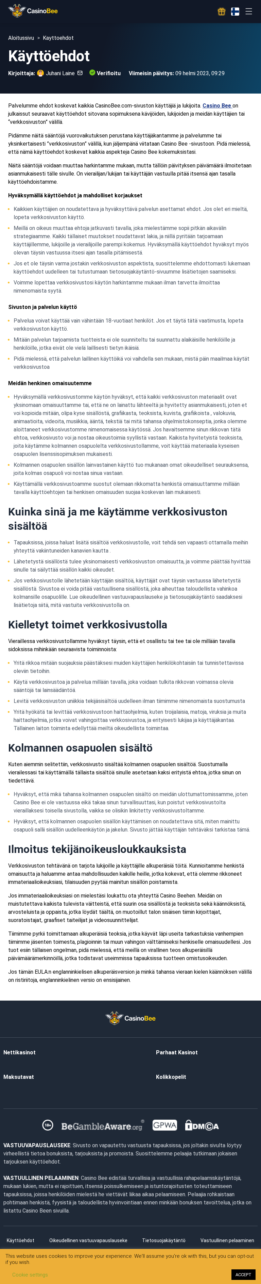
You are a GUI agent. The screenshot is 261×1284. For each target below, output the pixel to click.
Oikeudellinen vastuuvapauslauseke (88, 1240)
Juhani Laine (60, 73)
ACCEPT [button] (243, 1274)
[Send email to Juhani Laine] (78, 73)
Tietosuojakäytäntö (164, 1240)
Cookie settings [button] (30, 1275)
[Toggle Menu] (248, 11)
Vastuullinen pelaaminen (227, 1240)
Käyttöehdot (20, 1240)
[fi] (235, 11)
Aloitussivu (21, 38)
